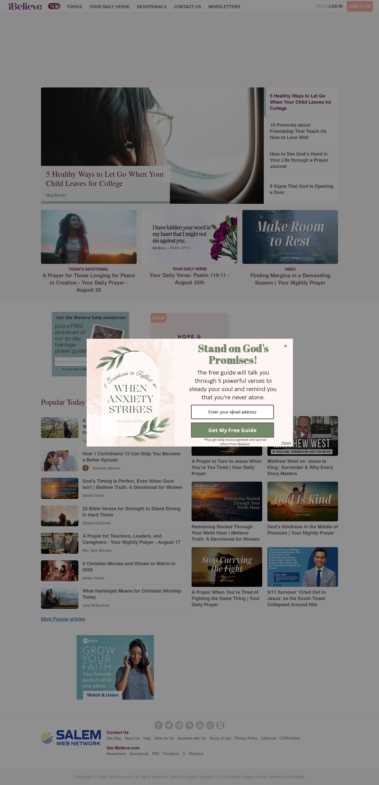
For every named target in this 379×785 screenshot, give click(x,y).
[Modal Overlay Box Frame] (189, 393)
